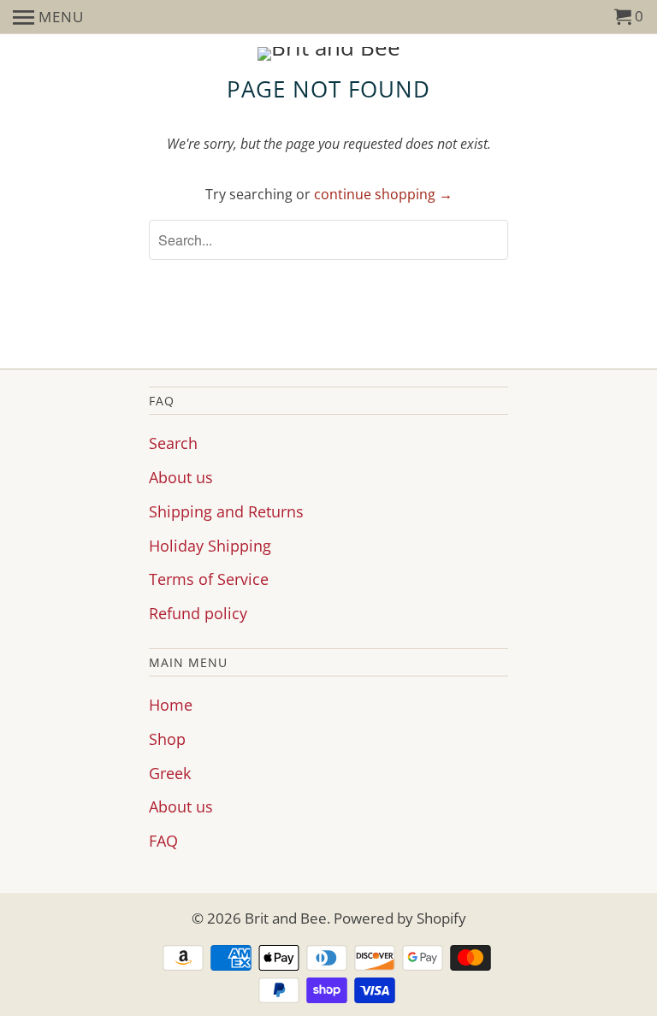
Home (170, 704)
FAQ (163, 840)
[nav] (48, 17)
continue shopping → (383, 194)
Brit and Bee (286, 918)
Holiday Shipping (210, 545)
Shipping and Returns (226, 511)
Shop (167, 739)
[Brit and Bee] (328, 54)
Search (173, 443)
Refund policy (198, 613)
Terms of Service (209, 579)
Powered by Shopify (400, 918)
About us (181, 477)
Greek (170, 773)
